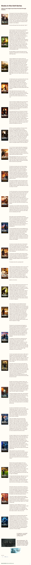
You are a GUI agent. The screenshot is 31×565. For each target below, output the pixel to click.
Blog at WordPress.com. (10, 563)
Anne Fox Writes (4, 563)
